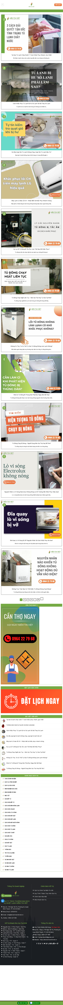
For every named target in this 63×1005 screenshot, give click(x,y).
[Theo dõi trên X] (42, 943)
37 (38, 599)
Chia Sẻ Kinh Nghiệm (10, 778)
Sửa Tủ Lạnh (8, 846)
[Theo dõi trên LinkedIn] (53, 943)
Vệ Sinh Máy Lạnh (10, 863)
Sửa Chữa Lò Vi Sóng (11, 812)
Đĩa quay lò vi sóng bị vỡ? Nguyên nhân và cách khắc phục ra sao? (31, 540)
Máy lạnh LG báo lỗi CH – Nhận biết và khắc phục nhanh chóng (31, 200)
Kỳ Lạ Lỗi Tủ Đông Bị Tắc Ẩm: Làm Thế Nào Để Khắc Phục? (32, 249)
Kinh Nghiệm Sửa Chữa (11, 788)
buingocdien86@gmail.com (46, 937)
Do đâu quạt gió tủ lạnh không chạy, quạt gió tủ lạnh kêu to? (31, 152)
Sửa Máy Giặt (8, 842)
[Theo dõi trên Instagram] (38, 943)
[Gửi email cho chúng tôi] (46, 943)
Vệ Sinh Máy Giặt (9, 859)
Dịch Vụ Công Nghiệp (11, 782)
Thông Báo (8, 849)
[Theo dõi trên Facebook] (36, 943)
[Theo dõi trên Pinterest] (50, 943)
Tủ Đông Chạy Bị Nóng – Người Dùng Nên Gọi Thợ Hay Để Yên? (31, 443)
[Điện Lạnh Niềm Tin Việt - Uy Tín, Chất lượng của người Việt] (31, 4)
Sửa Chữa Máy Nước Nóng (12, 822)
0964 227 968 (22, 1003)
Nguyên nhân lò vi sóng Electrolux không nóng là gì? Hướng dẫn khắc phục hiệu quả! (31, 492)
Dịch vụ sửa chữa (10, 785)
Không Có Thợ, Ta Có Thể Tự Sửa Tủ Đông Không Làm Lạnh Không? (31, 346)
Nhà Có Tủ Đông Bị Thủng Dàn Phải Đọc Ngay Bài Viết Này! (31, 395)
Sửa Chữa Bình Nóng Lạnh (12, 805)
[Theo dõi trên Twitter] (44, 943)
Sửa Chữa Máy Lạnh (10, 819)
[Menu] (2, 4)
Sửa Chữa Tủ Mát (10, 832)
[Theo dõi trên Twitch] (57, 943)
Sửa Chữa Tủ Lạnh (10, 829)
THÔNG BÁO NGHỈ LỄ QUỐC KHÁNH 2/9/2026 (20, 725)
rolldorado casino (31, 876)
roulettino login (21, 876)
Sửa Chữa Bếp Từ (9, 802)
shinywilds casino (5, 876)
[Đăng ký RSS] (52, 943)
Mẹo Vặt (7, 795)
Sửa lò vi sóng (9, 839)
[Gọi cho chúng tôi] (48, 943)
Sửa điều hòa (8, 836)
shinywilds (13, 876)
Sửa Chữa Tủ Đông (10, 825)
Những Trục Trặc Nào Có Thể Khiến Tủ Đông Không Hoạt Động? (31, 589)
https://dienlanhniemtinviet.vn (48, 939)
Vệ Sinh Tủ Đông (9, 866)
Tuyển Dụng (8, 856)
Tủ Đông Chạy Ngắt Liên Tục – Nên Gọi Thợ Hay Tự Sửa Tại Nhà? (31, 298)
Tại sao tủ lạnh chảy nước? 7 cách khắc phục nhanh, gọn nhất (31, 55)
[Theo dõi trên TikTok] (40, 943)
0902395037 (36, 1003)
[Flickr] (55, 943)
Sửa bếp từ (8, 799)
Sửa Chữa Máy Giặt (10, 815)
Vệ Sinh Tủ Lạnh (9, 869)
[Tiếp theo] (42, 598)
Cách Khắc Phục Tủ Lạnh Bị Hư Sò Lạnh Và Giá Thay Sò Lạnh (31, 103)
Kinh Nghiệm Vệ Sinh (10, 792)
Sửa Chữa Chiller (10, 809)
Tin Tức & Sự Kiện (9, 853)
